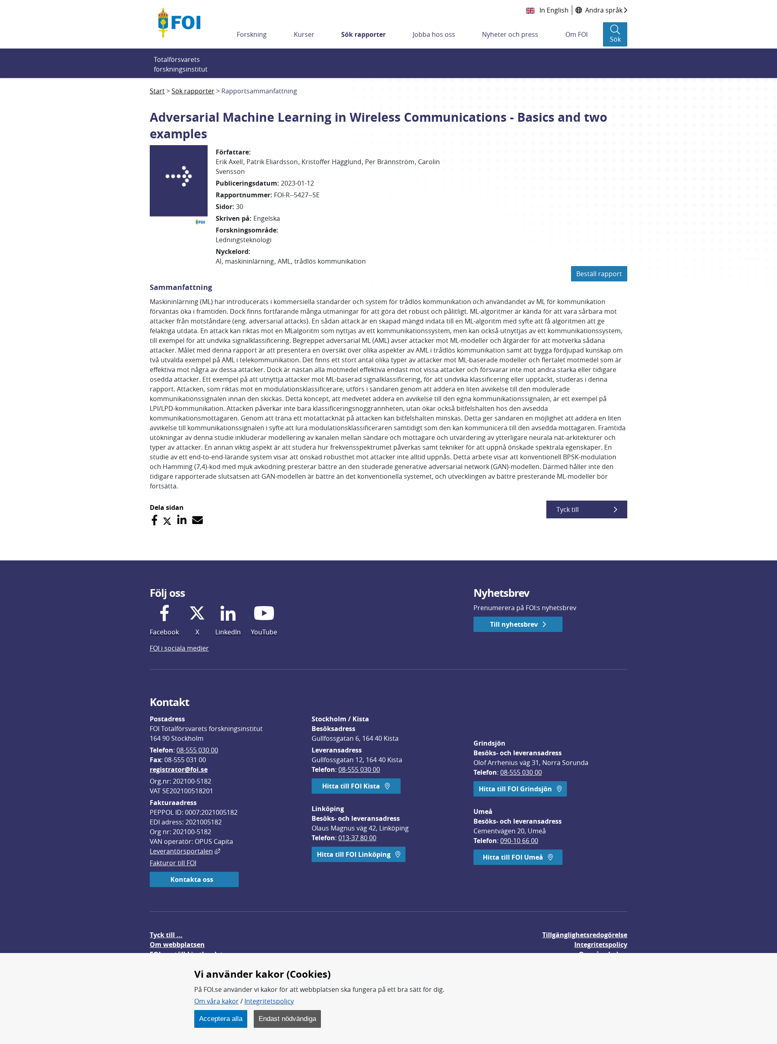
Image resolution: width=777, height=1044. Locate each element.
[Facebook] (154, 520)
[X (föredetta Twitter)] (167, 520)
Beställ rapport (599, 273)
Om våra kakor (216, 1001)
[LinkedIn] (182, 520)
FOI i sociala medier (179, 648)
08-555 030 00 (197, 750)
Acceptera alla (220, 1018)
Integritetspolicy (269, 1001)
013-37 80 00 (357, 837)
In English (553, 10)
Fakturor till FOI (173, 862)
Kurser (304, 34)
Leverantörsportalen (185, 851)
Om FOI (576, 34)
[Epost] (197, 520)
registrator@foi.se (179, 769)
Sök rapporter (363, 34)
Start (157, 91)
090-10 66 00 (519, 840)
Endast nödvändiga (287, 1018)
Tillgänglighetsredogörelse (584, 934)
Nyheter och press (510, 34)
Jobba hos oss (434, 34)
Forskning (252, 34)
